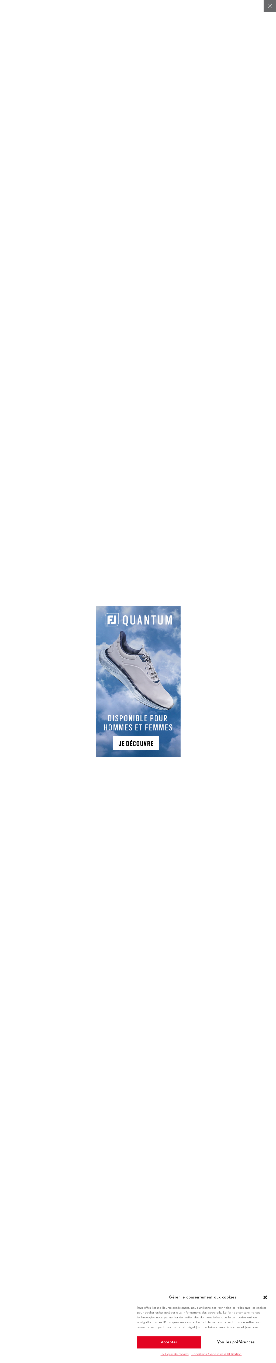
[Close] (270, 6)
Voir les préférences (236, 1342)
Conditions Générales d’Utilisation (216, 1354)
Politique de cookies (175, 1354)
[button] (265, 1297)
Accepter (169, 1342)
